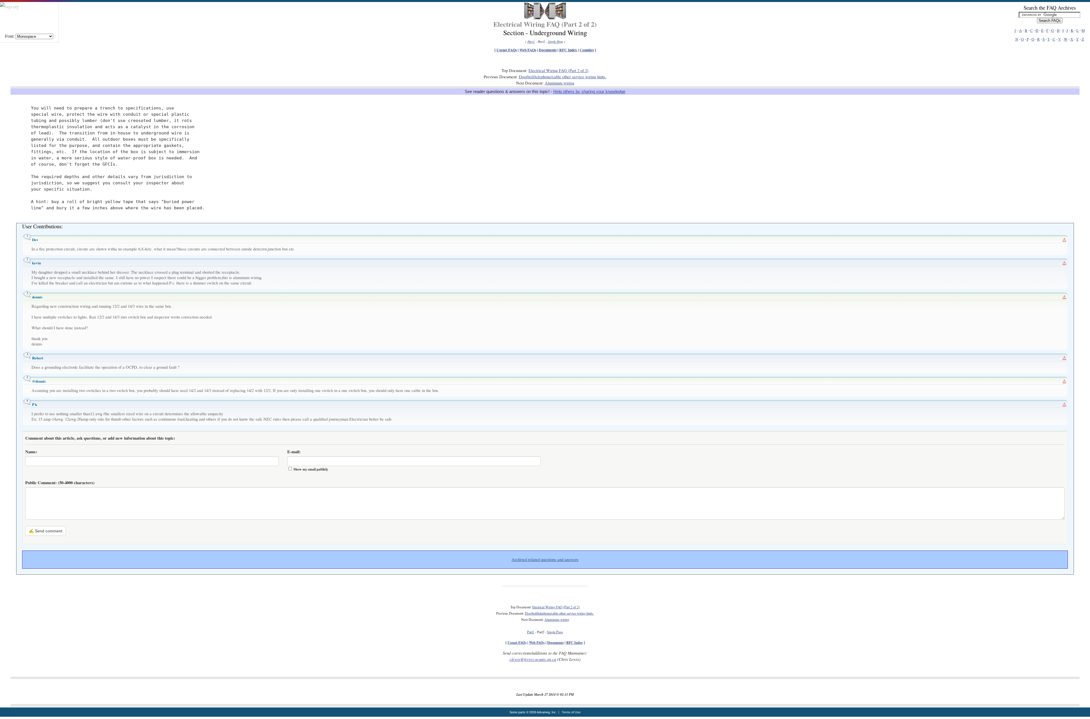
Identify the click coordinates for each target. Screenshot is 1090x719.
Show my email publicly (311, 469)
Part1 (531, 41)
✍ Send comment (45, 531)
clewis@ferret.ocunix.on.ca (533, 659)
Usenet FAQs (506, 50)
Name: (31, 452)
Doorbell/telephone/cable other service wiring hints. (562, 76)
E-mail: (294, 452)
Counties (587, 50)
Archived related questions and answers (545, 559)
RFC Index (568, 50)
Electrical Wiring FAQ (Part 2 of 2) (558, 70)
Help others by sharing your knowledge (589, 91)
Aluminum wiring (559, 83)
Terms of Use (571, 712)
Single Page (555, 41)
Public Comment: (60, 483)
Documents (548, 50)
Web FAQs (527, 50)
